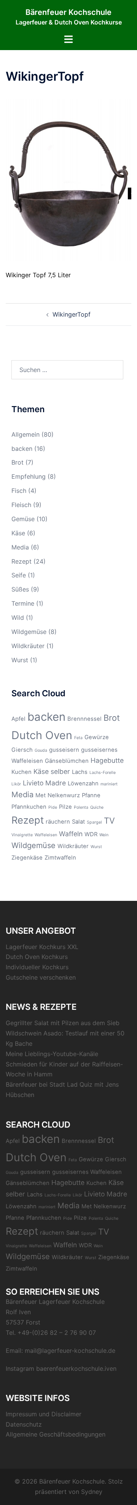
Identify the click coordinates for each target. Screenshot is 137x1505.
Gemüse (23, 519)
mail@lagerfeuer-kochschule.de (70, 1350)
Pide (52, 807)
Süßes (20, 589)
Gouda (41, 750)
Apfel (18, 718)
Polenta (81, 807)
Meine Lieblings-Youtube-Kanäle (52, 1054)
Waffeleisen (46, 834)
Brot (17, 462)
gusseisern (64, 749)
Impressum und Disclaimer (43, 1414)
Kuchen (21, 772)
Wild (17, 617)
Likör (16, 784)
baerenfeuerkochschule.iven (76, 1368)
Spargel (94, 822)
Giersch (22, 749)
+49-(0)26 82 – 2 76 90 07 (57, 1332)
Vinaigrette (22, 834)
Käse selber (51, 771)
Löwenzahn (83, 783)
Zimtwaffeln (60, 857)
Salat (78, 821)
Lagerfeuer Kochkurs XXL (42, 947)
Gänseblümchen (67, 760)
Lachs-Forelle (102, 772)
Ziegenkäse (27, 857)
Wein (103, 834)
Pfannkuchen (28, 806)
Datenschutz (24, 1424)
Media (20, 547)
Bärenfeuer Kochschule (68, 12)
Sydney (91, 1491)
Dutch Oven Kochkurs (37, 957)
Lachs (80, 772)
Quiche (97, 807)
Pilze (65, 806)
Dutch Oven (41, 735)
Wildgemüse (28, 631)
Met (40, 795)
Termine (22, 603)
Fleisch (21, 505)
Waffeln (71, 834)
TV (109, 821)
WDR (90, 834)
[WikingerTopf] (68, 179)
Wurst (19, 660)
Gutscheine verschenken (41, 977)
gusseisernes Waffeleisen (87, 1172)
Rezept (21, 561)
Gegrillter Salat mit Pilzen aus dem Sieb (62, 1023)
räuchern (58, 821)
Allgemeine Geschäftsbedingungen (55, 1434)
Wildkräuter (28, 646)
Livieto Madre (44, 783)
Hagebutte (107, 760)
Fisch (18, 490)
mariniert (109, 784)
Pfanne (91, 795)
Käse (18, 533)
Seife (18, 575)
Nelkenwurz (64, 795)
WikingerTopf (72, 314)
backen (21, 448)
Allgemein (25, 434)
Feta (78, 737)
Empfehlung (28, 476)
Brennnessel (84, 718)
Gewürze (96, 737)
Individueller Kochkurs (37, 967)
